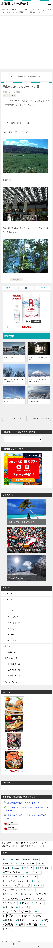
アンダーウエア (34, 872)
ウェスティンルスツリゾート (17, 881)
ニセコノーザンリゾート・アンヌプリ (25, 898)
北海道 (7, 646)
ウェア (10, 605)
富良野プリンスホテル (27, 920)
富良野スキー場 (13, 676)
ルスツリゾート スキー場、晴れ (38, 358)
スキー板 (11, 635)
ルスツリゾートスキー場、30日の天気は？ (38, 380)
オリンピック (39, 881)
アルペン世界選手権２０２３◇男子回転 (24, 550)
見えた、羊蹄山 (9, 401)
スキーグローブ (13, 623)
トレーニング (28, 894)
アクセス (28, 868)
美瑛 (44, 925)
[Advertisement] (26, 42)
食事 (8, 928)
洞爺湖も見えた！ (35, 401)
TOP (14, 843)
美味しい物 (11, 652)
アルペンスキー (14, 872)
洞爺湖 (9, 924)
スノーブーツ (28, 890)
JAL (36, 859)
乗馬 (39, 911)
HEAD (27, 859)
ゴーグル (11, 611)
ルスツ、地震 (9, 357)
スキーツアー (10, 593)
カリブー (8, 885)
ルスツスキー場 (9, 95)
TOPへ (39, 946)
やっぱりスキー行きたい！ (19, 578)
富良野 (8, 920)
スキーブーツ (12, 629)
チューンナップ (11, 894)
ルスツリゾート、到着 (41, 418)
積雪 (20, 924)
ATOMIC (16, 859)
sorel (7, 868)
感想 (46, 920)
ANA (6, 859)
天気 (38, 915)
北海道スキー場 (11, 658)
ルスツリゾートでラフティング (15, 418)
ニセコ (42, 894)
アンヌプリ (29, 876)
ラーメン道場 (23, 907)
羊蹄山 (33, 924)
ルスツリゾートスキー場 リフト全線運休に (14, 380)
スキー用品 (9, 599)
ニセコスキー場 (13, 664)
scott (42, 863)
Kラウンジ (9, 864)
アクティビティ (44, 868)
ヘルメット (11, 640)
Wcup (16, 868)
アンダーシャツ (11, 877)
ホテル (9, 907)
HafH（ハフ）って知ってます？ (21, 522)
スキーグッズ (12, 617)
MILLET (32, 864)
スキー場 (23, 885)
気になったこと (11, 682)
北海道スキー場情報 (14, 3)
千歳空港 (25, 916)
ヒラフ (25, 903)
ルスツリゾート (16, 280)
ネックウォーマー (10, 903)
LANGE (21, 864)
